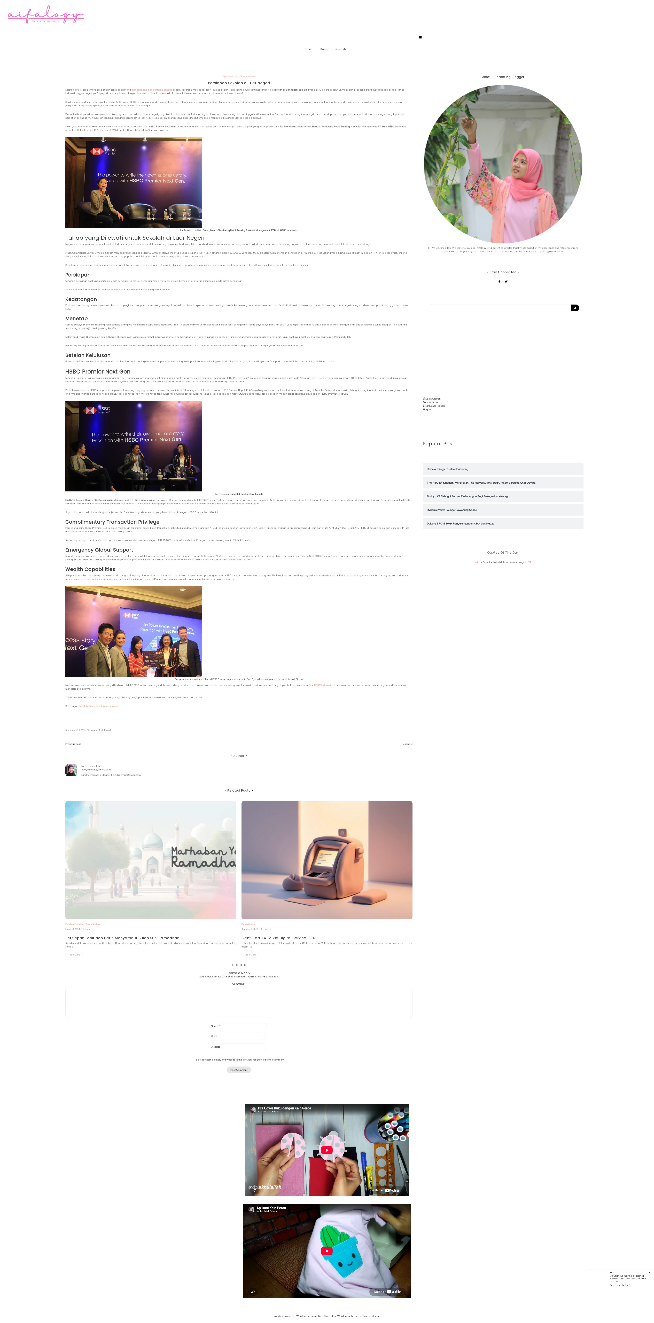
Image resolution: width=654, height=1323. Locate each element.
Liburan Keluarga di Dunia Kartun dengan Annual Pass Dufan (628, 1278)
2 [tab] (237, 965)
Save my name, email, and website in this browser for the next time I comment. (240, 1059)
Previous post (73, 743)
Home (307, 49)
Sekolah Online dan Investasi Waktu (99, 706)
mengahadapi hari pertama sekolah (152, 89)
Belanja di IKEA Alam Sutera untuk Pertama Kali (109, 938)
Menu (323, 49)
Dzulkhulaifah (92, 766)
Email (215, 1036)
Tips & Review (248, 76)
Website (215, 1046)
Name (215, 1025)
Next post (407, 743)
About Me (340, 49)
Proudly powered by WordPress (291, 1316)
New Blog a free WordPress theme (338, 1316)
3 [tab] (241, 965)
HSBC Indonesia (323, 685)
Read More (74, 951)
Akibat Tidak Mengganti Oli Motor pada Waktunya (288, 819)
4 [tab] (245, 965)
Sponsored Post (231, 76)
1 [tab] (233, 965)
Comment (238, 983)
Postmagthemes (372, 1316)
